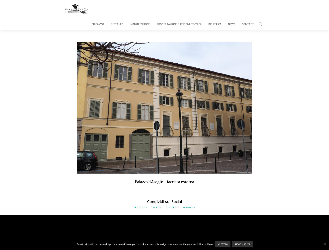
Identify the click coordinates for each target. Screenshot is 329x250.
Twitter (156, 207)
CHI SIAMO (98, 24)
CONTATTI (248, 24)
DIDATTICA (214, 24)
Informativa (242, 244)
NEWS (231, 24)
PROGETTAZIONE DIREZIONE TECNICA (179, 24)
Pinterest (172, 207)
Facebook (140, 207)
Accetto (222, 244)
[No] (324, 244)
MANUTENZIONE (140, 24)
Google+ (189, 207)
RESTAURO (117, 24)
